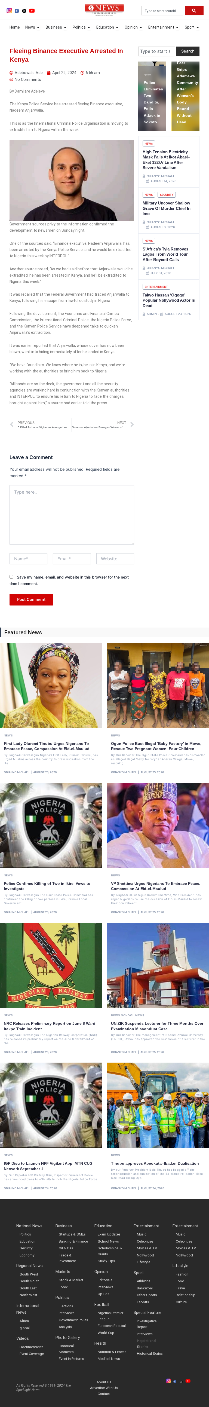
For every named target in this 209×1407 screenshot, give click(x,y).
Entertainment (156, 286)
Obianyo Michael (16, 772)
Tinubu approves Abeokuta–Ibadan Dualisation (155, 1163)
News (184, 68)
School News (132, 1015)
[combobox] (162, 10)
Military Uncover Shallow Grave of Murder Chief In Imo (166, 208)
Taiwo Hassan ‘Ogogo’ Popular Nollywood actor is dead (169, 300)
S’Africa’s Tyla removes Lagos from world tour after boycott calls (165, 254)
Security (167, 194)
